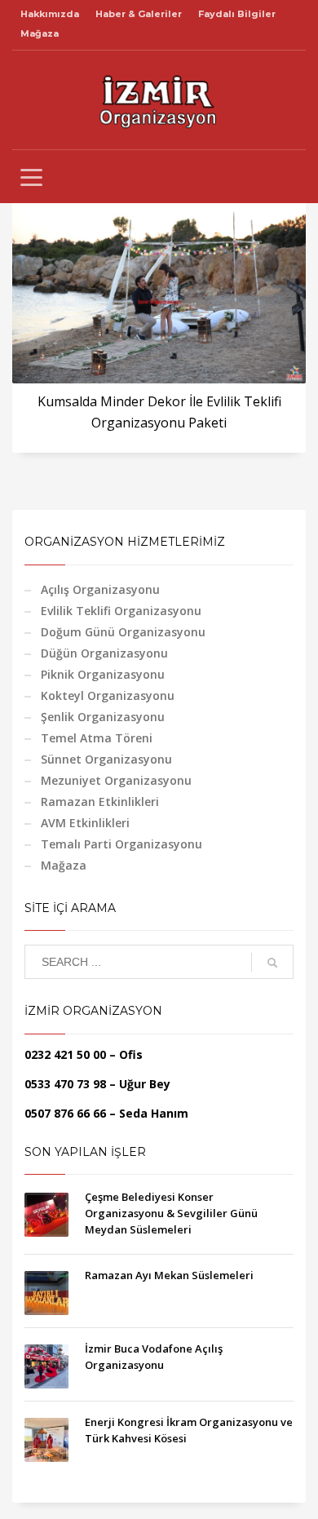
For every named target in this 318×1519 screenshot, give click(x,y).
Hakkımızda (49, 14)
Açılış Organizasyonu (100, 589)
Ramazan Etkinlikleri (100, 801)
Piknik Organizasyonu (103, 674)
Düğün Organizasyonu (104, 653)
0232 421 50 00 (65, 1054)
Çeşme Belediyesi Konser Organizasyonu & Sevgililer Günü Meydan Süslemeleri (171, 1213)
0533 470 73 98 (65, 1084)
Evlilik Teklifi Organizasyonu (121, 610)
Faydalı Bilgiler (237, 14)
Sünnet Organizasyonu (106, 759)
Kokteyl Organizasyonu (107, 695)
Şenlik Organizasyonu (103, 716)
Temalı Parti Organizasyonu (121, 844)
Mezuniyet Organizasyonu (116, 780)
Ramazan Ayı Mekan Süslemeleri (169, 1275)
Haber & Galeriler (138, 14)
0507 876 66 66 (65, 1113)
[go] (272, 963)
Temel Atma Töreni (96, 738)
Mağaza (39, 33)
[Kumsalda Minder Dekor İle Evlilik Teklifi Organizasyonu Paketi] (159, 285)
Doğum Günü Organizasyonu (123, 632)
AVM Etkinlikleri (85, 822)
